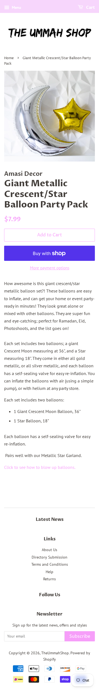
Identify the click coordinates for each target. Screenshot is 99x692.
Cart (90, 7)
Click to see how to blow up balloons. (40, 467)
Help (49, 571)
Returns (49, 578)
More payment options (49, 267)
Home (9, 58)
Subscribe (79, 636)
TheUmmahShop (55, 652)
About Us (49, 549)
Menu (16, 7)
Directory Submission (49, 557)
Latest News (50, 519)
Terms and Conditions (49, 564)
